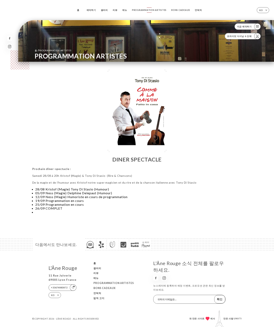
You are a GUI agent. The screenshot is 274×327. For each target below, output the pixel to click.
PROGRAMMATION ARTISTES (149, 10)
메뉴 (124, 10)
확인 (219, 299)
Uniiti (238, 318)
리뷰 (115, 10)
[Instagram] (9, 46)
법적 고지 (99, 298)
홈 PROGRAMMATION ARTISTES (53, 50)
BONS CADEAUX (180, 10)
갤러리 (104, 10)
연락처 (198, 10)
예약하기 (91, 10)
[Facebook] (9, 38)
